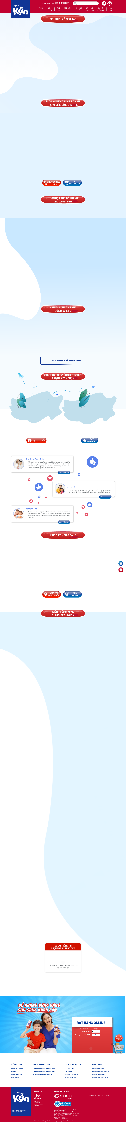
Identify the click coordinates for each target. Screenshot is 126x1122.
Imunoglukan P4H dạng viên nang (43, 1074)
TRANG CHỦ (41, 9)
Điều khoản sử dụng (17, 1074)
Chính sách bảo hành (97, 1068)
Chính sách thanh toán (98, 1074)
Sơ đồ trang (15, 1077)
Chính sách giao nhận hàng (99, 1077)
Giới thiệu (50, 9)
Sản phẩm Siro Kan (17, 1068)
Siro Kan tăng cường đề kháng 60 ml (44, 1071)
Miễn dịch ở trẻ (68, 9)
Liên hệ (13, 1071)
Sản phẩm (58, 9)
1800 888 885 (62, 3)
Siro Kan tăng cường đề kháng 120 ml (44, 1068)
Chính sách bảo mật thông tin (100, 1071)
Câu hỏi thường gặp (100, 9)
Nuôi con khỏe (79, 9)
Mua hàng (110, 9)
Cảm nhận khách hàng (89, 9)
